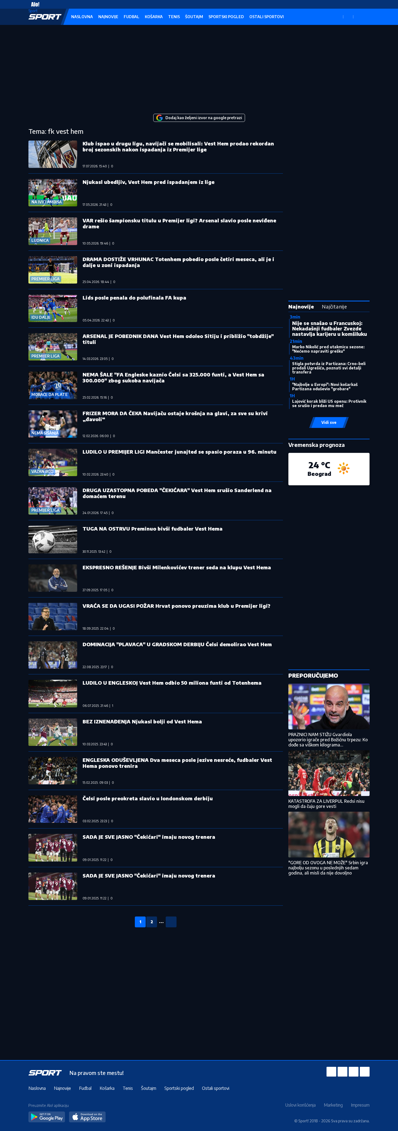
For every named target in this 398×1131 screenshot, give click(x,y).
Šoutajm (194, 16)
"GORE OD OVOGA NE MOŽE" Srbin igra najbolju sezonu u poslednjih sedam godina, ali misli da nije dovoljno (328, 868)
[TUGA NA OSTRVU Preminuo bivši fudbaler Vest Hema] (52, 539)
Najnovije (108, 16)
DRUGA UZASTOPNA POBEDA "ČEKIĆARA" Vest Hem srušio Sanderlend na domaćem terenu (177, 493)
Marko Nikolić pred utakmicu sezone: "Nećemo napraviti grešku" (328, 348)
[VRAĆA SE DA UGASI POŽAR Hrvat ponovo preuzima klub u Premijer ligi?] (52, 616)
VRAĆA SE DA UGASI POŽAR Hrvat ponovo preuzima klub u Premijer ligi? (176, 606)
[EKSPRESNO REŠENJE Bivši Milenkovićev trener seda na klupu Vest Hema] (52, 578)
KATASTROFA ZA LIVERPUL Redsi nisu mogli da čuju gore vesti (326, 803)
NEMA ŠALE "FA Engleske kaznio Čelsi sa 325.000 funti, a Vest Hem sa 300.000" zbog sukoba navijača (173, 377)
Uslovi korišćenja (300, 1105)
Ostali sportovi (266, 16)
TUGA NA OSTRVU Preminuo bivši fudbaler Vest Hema (153, 528)
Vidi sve (329, 422)
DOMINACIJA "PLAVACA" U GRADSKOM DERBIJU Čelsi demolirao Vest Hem (177, 644)
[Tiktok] (365, 1072)
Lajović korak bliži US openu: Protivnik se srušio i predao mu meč (329, 403)
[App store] (87, 1117)
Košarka (154, 16)
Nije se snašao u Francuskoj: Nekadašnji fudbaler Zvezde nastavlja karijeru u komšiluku (329, 328)
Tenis (174, 16)
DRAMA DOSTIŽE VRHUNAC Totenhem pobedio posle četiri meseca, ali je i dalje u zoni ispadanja (178, 262)
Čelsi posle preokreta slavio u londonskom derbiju (148, 798)
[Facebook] (331, 1072)
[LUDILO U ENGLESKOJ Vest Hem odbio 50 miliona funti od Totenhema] (52, 693)
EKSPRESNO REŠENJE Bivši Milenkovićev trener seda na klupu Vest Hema (177, 567)
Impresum (360, 1105)
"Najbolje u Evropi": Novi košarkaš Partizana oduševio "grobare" (325, 386)
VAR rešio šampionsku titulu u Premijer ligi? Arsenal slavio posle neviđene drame (179, 223)
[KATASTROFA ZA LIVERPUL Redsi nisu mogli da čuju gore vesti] (329, 773)
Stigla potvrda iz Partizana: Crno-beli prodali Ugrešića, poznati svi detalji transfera (329, 367)
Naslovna (82, 16)
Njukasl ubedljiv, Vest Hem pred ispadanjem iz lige (148, 182)
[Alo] (33, 4)
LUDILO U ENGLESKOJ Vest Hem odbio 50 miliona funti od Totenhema (172, 683)
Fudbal (131, 16)
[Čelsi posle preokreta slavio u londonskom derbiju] (52, 809)
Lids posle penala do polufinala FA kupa (134, 297)
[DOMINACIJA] (52, 655)
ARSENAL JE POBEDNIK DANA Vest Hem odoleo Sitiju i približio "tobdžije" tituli (178, 339)
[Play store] (46, 1117)
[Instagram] (342, 1072)
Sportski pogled (226, 16)
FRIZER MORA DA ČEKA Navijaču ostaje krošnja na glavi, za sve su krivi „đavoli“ (175, 416)
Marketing (333, 1105)
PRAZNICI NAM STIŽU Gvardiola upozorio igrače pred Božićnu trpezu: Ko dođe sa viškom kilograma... (328, 740)
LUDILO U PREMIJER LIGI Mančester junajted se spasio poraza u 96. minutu (179, 451)
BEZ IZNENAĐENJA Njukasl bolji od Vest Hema (142, 721)
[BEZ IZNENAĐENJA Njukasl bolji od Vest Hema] (52, 732)
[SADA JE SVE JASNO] (52, 847)
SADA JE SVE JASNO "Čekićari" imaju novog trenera (149, 837)
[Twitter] (353, 1072)
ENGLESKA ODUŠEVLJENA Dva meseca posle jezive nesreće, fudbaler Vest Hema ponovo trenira (177, 763)
